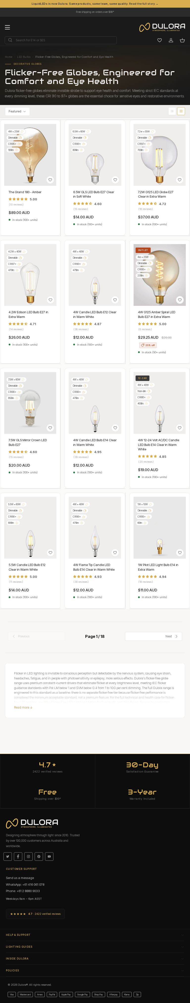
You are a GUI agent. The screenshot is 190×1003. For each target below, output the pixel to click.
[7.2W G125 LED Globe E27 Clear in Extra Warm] (160, 155)
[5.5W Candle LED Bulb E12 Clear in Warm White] (30, 528)
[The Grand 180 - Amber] (30, 155)
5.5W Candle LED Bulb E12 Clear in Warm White (27, 567)
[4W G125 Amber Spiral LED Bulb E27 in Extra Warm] (160, 275)
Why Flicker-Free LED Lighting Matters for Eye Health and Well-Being (91, 702)
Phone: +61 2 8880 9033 (23, 891)
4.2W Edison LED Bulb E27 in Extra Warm (28, 314)
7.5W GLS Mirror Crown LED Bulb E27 (28, 442)
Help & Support (18, 934)
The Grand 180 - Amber (25, 192)
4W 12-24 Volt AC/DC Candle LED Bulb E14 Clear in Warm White (158, 444)
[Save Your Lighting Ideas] (159, 40)
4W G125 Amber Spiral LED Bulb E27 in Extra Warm (156, 314)
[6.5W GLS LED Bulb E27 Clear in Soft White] (95, 155)
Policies (12, 970)
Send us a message (20, 878)
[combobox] (61, 40)
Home (8, 57)
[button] (182, 40)
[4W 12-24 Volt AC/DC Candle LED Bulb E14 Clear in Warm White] (160, 403)
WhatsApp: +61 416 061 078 (25, 884)
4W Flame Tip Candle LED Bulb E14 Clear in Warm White (94, 567)
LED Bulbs (23, 57)
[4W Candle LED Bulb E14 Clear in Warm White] (95, 403)
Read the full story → (143, 3)
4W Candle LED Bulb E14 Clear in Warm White (95, 442)
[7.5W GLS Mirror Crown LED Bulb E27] (30, 403)
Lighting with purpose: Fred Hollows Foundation (95, 10)
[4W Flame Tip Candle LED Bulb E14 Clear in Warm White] (95, 528)
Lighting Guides (19, 946)
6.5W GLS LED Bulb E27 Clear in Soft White (93, 194)
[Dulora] (164, 27)
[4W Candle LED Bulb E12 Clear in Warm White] (95, 275)
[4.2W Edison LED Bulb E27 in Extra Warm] (30, 275)
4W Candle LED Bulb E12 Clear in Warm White (94, 314)
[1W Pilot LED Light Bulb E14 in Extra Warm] (160, 528)
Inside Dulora (17, 958)
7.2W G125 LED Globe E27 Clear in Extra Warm (155, 194)
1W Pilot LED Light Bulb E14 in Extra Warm (158, 567)
